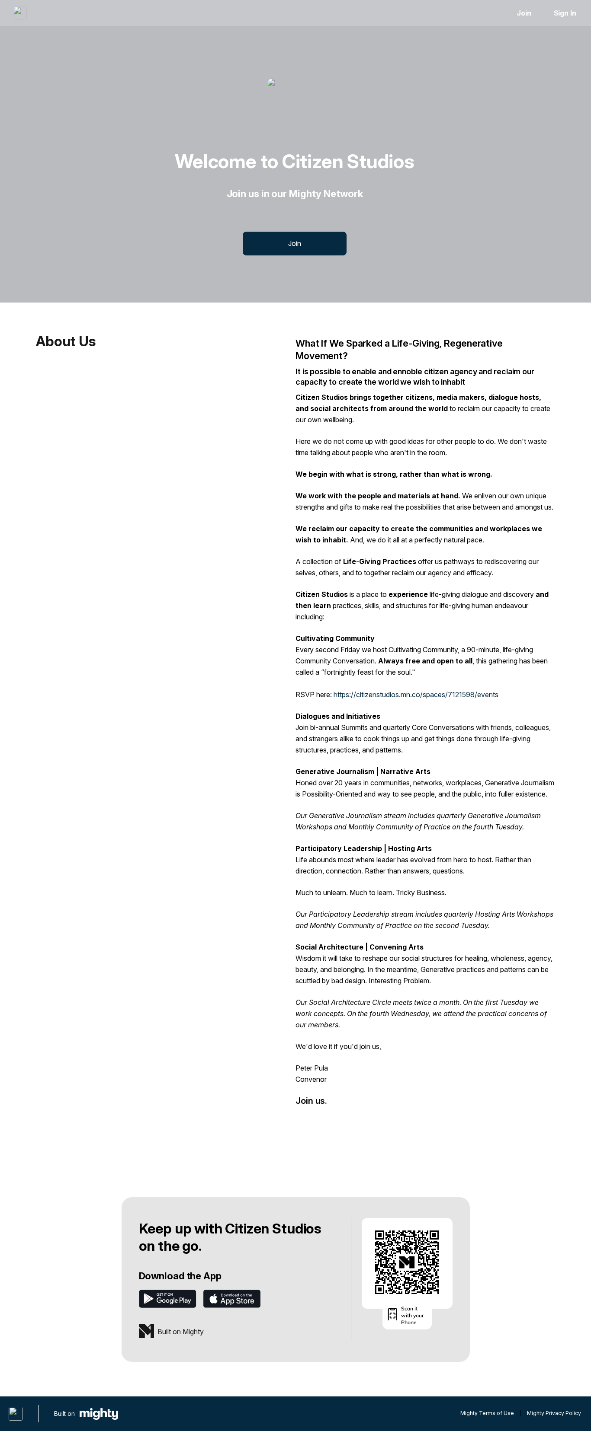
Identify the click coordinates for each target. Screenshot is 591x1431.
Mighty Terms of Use (487, 1413)
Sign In (565, 13)
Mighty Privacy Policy (554, 1413)
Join (524, 13)
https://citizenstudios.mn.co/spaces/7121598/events (416, 694)
